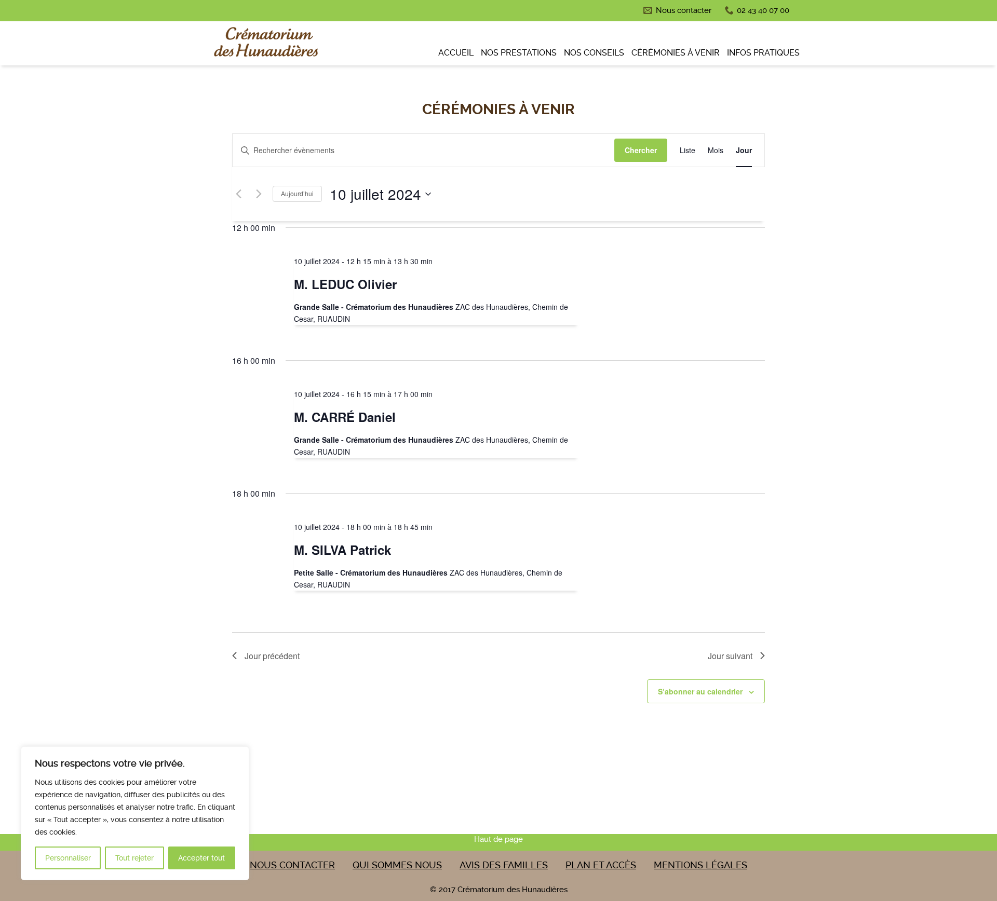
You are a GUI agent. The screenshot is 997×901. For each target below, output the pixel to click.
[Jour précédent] (238, 194)
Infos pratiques (763, 53)
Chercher (641, 150)
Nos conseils (594, 53)
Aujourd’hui (297, 193)
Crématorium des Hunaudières (264, 44)
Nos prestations (519, 53)
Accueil (456, 53)
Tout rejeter (134, 858)
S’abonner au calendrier (700, 691)
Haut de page (498, 839)
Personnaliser (68, 858)
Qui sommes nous (397, 864)
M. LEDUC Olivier (345, 284)
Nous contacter (683, 10)
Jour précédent (272, 656)
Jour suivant (730, 656)
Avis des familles (504, 864)
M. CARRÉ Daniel (345, 417)
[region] (135, 813)
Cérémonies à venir (675, 53)
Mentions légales (700, 864)
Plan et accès (600, 864)
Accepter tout (201, 858)
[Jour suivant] (258, 194)
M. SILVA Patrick (342, 549)
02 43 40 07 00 (763, 10)
